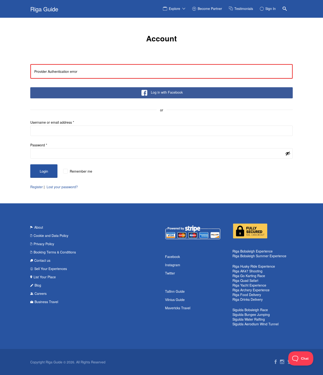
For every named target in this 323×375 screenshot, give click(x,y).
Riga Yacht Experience (249, 285)
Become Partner (210, 8)
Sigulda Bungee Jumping (251, 314)
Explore (174, 8)
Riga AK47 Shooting (247, 271)
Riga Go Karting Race (248, 275)
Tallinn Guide (175, 291)
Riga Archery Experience (251, 290)
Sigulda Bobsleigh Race (250, 309)
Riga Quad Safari (245, 280)
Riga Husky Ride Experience (253, 266)
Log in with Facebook (167, 92)
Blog (38, 285)
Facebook (172, 256)
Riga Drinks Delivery (247, 299)
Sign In (270, 8)
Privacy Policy (44, 243)
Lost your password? (62, 186)
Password (38, 145)
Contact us (42, 260)
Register (36, 186)
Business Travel (46, 301)
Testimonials (243, 8)
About (38, 227)
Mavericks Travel (177, 307)
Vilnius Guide (175, 299)
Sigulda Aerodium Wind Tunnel (255, 324)
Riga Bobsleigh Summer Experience (259, 255)
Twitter (170, 273)
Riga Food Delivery (246, 294)
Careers (41, 293)
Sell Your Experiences (50, 268)
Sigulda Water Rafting (248, 319)
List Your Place (45, 277)
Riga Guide (44, 9)
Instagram (172, 264)
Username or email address (52, 122)
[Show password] (287, 153)
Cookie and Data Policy (51, 235)
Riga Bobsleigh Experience (252, 251)
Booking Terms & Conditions (55, 252)
